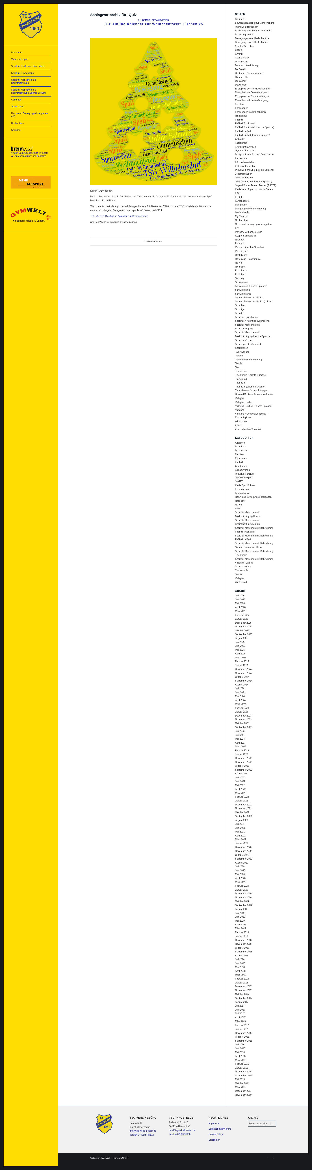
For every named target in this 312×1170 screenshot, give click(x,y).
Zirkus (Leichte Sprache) (248, 429)
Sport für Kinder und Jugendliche (252, 320)
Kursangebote (242, 201)
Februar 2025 (242, 661)
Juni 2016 (240, 1048)
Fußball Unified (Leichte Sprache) (252, 135)
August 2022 (241, 773)
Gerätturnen (241, 142)
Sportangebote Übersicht (248, 344)
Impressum (241, 158)
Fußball (239, 119)
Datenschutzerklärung (246, 65)
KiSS (237, 193)
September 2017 (243, 998)
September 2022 (243, 769)
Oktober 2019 (242, 901)
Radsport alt (241, 251)
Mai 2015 (240, 1079)
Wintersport (241, 421)
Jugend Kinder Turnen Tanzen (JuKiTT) (255, 185)
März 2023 (240, 746)
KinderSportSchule (245, 485)
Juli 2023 (239, 731)
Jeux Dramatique (244, 177)
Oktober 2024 (242, 677)
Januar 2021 (241, 843)
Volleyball (240, 398)
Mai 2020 (240, 874)
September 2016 (243, 1040)
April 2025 (240, 653)
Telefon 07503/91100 (179, 1134)
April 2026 (240, 607)
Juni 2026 (240, 599)
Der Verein (240, 69)
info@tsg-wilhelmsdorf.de (143, 1130)
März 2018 (240, 975)
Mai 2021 (240, 831)
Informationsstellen (245, 162)
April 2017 (240, 1017)
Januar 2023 (241, 754)
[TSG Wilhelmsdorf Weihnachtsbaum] (153, 111)
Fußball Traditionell (245, 123)
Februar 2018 (242, 978)
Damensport (241, 61)
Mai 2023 (240, 738)
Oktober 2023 (242, 723)
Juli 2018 (239, 959)
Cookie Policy (242, 57)
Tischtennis (241, 371)
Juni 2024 (240, 692)
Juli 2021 (239, 824)
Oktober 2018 (242, 947)
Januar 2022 (241, 800)
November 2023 (243, 719)
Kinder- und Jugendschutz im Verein (254, 189)
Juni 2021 (240, 828)
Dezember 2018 (243, 940)
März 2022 (240, 793)
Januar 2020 (241, 889)
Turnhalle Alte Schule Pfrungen (251, 390)
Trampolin (240, 382)
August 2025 (241, 638)
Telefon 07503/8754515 (142, 1134)
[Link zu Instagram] (273, 1158)
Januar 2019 (241, 936)
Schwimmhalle (242, 289)
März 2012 (240, 1087)
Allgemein (144, 20)
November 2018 (243, 944)
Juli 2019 (239, 913)
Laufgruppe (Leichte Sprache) (250, 208)
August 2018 (241, 955)
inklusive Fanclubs (245, 473)
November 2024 (243, 673)
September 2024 (243, 680)
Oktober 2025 (242, 630)
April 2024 (240, 700)
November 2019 (243, 897)
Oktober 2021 (242, 812)
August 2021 (241, 820)
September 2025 (243, 634)
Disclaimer (240, 81)
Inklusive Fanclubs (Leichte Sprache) (254, 169)
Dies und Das (242, 77)
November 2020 (243, 851)
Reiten (238, 262)
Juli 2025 (239, 642)
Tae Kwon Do (242, 351)
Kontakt (239, 197)
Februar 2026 (242, 615)
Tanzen (239, 355)
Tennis (238, 363)
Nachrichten (241, 220)
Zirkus (238, 425)
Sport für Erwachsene (246, 317)
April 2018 (240, 971)
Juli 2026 (239, 595)
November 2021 (243, 808)
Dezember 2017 (243, 986)
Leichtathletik (242, 212)
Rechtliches (241, 255)
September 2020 (243, 858)
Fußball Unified (243, 131)
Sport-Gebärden (243, 340)
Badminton (240, 19)
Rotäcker (239, 274)
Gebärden (240, 139)
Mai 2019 (240, 920)
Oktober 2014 (242, 1083)
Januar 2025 (241, 665)
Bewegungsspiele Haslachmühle (252, 38)
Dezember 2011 (243, 1091)
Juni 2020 (240, 870)
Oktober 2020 (242, 855)
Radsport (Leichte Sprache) (249, 247)
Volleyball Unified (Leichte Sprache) (253, 406)
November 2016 (243, 1033)
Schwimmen (241, 282)
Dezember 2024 (243, 669)
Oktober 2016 (242, 1036)
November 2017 (243, 990)
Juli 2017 (239, 1005)
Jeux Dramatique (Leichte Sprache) (253, 181)
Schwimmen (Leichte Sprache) (251, 286)
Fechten (239, 104)
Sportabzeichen (243, 566)
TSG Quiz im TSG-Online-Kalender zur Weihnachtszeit (119, 216)
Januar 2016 (241, 1067)
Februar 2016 (242, 1063)
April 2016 (240, 1056)
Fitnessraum (241, 108)
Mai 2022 (240, 785)
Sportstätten (241, 348)
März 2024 (240, 704)
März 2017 (240, 1021)
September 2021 (243, 816)
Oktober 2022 (242, 765)
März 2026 (240, 611)
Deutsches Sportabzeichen (249, 73)
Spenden (239, 313)
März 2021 (240, 839)
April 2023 (240, 742)
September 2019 (243, 905)
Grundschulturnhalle (245, 146)
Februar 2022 (242, 797)
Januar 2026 (241, 618)
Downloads (240, 84)
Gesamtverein (160, 20)
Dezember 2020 (243, 847)
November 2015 (243, 1071)
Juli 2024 (239, 688)
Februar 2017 (242, 1025)
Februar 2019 (242, 932)
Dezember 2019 (243, 893)
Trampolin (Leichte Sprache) (250, 386)
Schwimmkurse (243, 293)
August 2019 (241, 909)
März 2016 (240, 1060)
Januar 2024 (241, 711)
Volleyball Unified (244, 402)
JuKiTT (239, 481)
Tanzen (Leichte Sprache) (248, 359)
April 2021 (240, 835)
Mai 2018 (240, 967)
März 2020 (240, 882)
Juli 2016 (239, 1044)
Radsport (239, 239)
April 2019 (240, 924)
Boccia (238, 50)
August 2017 (241, 1002)
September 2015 (243, 1075)
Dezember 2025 (243, 622)
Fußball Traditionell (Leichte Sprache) (254, 127)
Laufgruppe (241, 204)
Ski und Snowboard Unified (249, 297)
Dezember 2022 (243, 758)
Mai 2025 (240, 649)
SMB (237, 508)
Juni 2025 (240, 646)
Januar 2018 (241, 982)
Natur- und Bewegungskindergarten (253, 497)
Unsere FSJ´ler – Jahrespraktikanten (254, 394)
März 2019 (240, 928)
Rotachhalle (241, 270)
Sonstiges (240, 309)
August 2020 (241, 862)
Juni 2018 (240, 963)
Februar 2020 (242, 885)
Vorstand (239, 410)
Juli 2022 (239, 777)
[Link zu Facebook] (268, 1158)
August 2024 (241, 684)
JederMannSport (243, 173)
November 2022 (243, 762)
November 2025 (243, 626)
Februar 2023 (242, 750)
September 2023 (243, 727)
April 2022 (240, 789)
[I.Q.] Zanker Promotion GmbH (114, 1158)
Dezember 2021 (243, 804)
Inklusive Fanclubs (245, 166)
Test (237, 367)
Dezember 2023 (243, 715)
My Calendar (241, 216)
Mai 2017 (240, 1013)
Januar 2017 (241, 1029)
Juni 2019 (240, 916)
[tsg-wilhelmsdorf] (31, 24)
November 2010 (243, 1095)
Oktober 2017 (242, 994)
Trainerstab (241, 379)
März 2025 (240, 657)
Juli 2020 (239, 866)
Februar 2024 (242, 708)
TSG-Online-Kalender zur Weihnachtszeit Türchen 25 (153, 24)
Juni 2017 (240, 1009)
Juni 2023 (240, 735)
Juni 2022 (240, 781)
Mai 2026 (240, 603)
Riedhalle (240, 266)
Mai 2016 (240, 1052)
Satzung (239, 278)
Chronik (239, 53)
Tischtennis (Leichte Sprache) (250, 375)
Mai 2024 (240, 696)
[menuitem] (31, 52)
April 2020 (240, 878)
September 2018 (243, 951)
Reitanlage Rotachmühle (248, 259)
